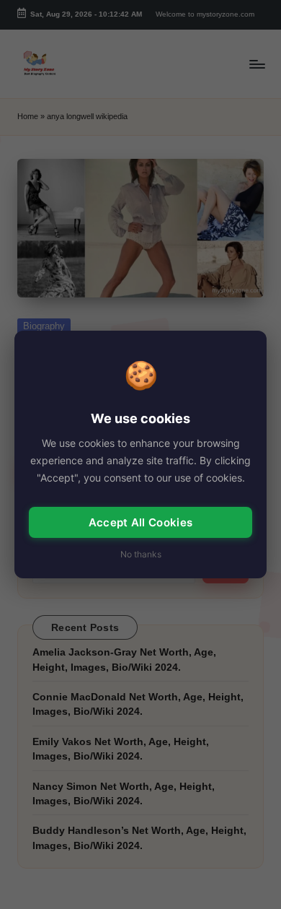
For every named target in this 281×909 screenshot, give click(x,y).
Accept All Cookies (140, 522)
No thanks (140, 554)
